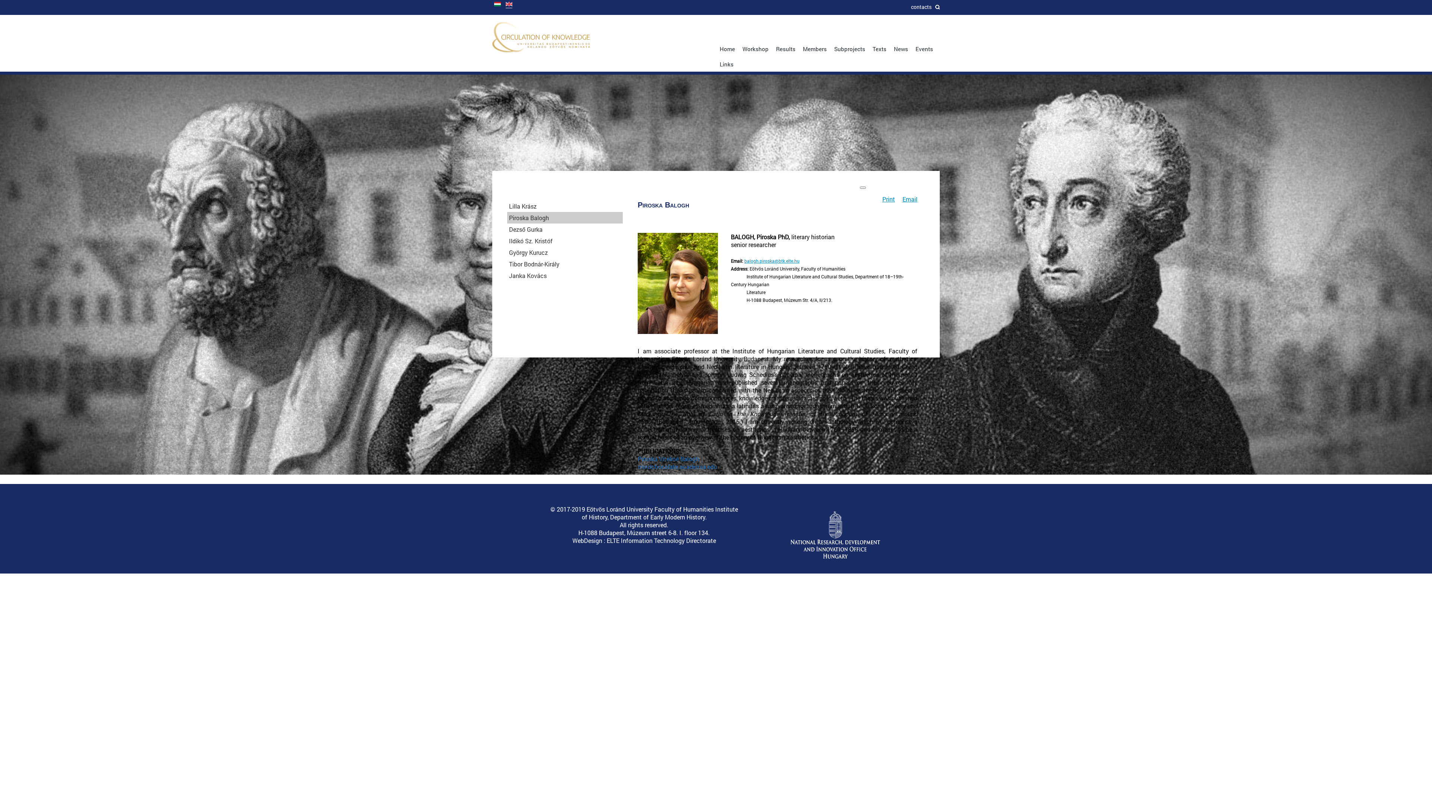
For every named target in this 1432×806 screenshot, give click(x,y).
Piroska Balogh (529, 218)
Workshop (755, 49)
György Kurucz (528, 252)
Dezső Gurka (526, 229)
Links (727, 64)
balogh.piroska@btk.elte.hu (772, 261)
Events (924, 49)
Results (785, 49)
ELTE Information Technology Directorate (661, 540)
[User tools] (863, 188)
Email (909, 199)
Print (888, 199)
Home (727, 49)
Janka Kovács (528, 275)
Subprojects (849, 49)
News (901, 49)
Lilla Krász (523, 206)
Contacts (921, 6)
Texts (879, 49)
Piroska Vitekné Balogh (668, 459)
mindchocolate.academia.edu (677, 467)
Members (815, 49)
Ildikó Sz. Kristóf (531, 241)
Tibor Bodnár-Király (534, 264)
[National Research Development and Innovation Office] (835, 557)
